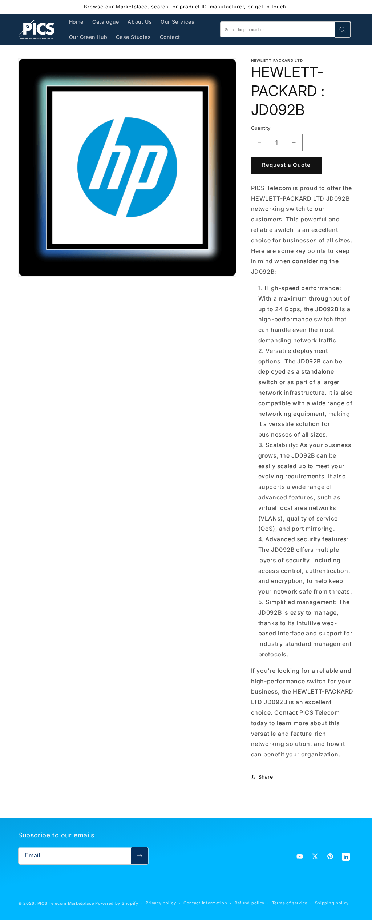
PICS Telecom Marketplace (65, 903)
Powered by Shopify (116, 903)
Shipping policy (332, 902)
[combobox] (285, 29)
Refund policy (249, 902)
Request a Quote (286, 164)
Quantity (261, 128)
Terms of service (289, 902)
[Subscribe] (139, 855)
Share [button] (265, 777)
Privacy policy (161, 902)
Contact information (205, 902)
